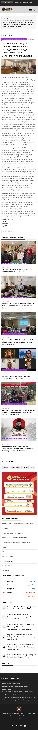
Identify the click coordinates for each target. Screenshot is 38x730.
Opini (32, 467)
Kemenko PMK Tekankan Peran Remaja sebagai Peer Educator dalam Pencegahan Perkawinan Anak (21, 647)
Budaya (4, 552)
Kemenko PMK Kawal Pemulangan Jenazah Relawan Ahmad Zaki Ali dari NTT (21, 608)
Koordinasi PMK (7, 566)
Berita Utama (7, 35)
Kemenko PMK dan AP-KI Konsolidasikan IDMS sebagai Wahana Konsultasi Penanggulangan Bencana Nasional (20, 627)
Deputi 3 (4, 221)
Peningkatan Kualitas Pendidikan (12, 533)
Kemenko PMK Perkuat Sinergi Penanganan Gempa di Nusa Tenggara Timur (21, 656)
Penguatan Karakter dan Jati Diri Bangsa (15, 538)
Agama (4, 547)
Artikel (6, 467)
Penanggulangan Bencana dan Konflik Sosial (17, 20)
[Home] (7, 9)
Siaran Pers (5, 570)
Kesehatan (5, 528)
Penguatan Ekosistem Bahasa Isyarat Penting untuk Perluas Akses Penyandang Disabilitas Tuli (21, 637)
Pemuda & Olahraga (8, 556)
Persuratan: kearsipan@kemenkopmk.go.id (17, 700)
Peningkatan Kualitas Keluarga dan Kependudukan (18, 524)
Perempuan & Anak (7, 561)
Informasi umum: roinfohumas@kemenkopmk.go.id (20, 697)
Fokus (25, 467)
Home (5, 18)
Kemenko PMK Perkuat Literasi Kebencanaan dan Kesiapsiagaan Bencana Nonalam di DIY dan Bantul (21, 617)
